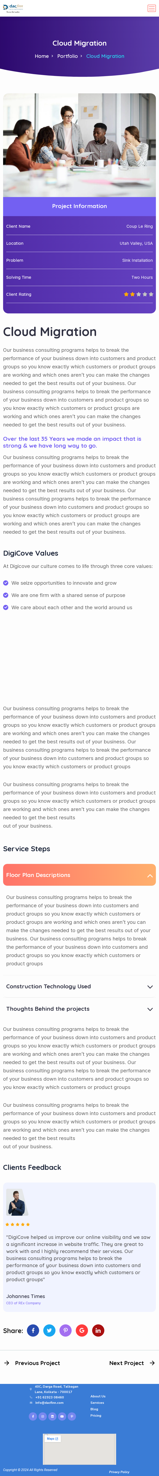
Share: (13, 1330)
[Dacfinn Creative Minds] (13, 8)
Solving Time (18, 277)
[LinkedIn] (98, 1330)
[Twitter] (49, 1330)
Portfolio (67, 56)
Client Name (18, 226)
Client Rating (18, 294)
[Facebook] (33, 1330)
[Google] (82, 1330)
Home (42, 56)
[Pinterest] (65, 1330)
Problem (14, 260)
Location (14, 243)
